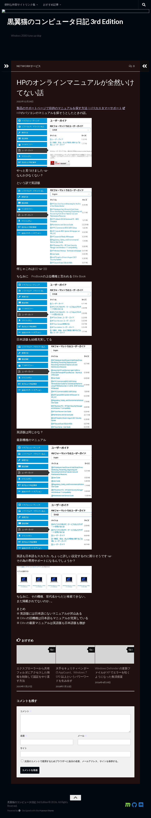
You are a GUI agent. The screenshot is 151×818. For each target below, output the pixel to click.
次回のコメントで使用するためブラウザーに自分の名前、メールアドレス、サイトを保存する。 (72, 761)
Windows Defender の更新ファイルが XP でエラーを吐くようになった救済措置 (112, 672)
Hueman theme (46, 810)
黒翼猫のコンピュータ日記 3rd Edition (65, 21)
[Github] (134, 804)
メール (82, 735)
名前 (23, 735)
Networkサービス (29, 66)
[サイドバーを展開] (6, 66)
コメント (26, 711)
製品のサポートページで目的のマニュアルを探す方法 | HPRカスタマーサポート (69, 108)
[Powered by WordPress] (19, 811)
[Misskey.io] (127, 804)
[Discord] (141, 804)
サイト (23, 748)
